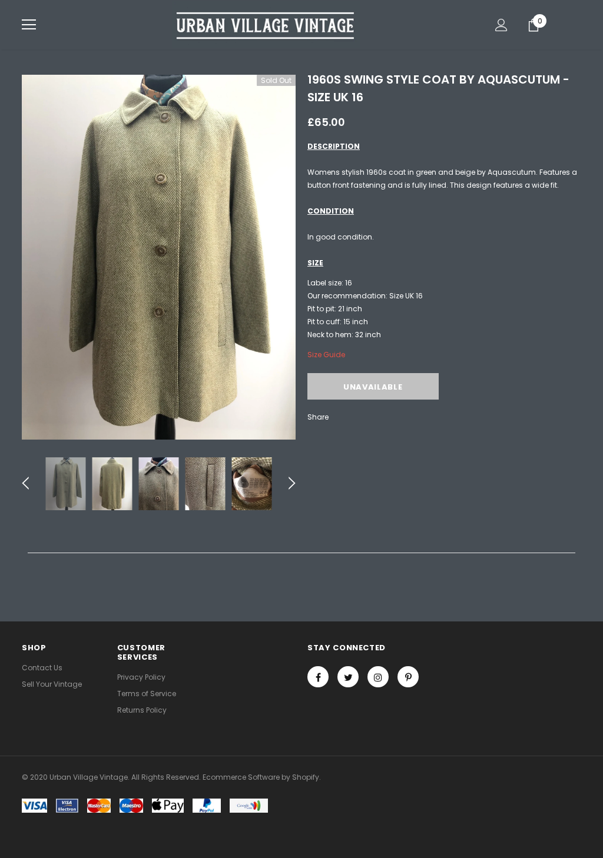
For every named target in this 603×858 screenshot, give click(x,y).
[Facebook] (318, 676)
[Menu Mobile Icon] (29, 25)
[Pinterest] (408, 676)
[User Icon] (501, 25)
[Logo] (266, 24)
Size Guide (326, 355)
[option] (159, 257)
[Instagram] (378, 676)
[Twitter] (348, 676)
